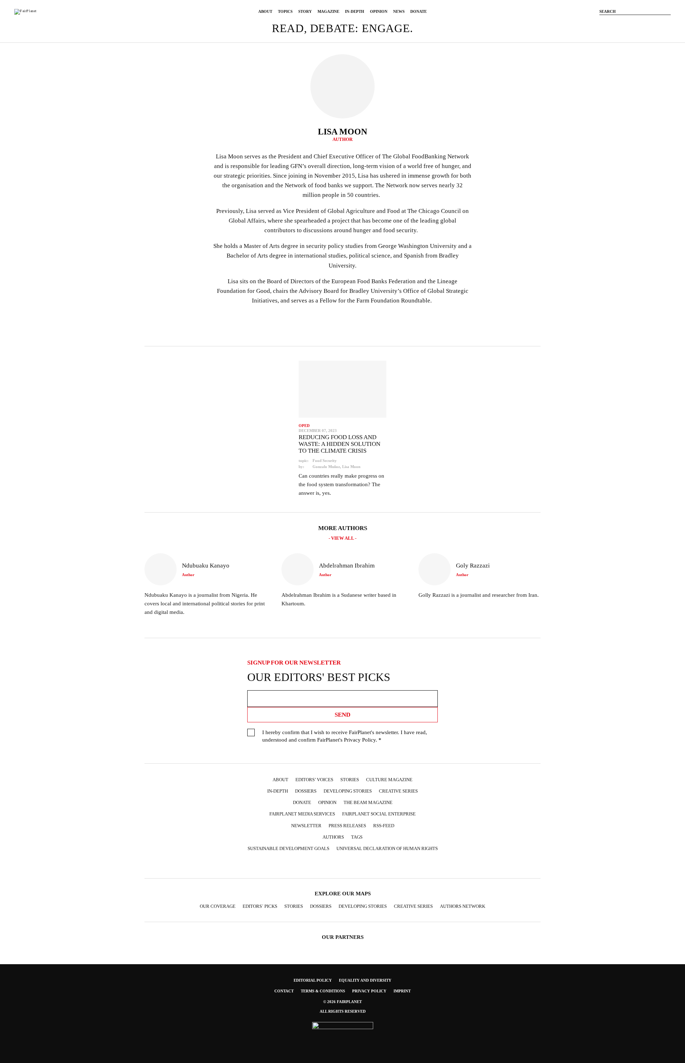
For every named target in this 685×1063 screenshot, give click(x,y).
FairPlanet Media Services (302, 814)
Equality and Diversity (365, 980)
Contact (284, 991)
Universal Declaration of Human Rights (387, 848)
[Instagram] (624, 22)
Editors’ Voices (314, 779)
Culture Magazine (389, 779)
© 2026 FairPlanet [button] (342, 1002)
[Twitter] (635, 22)
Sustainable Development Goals (288, 848)
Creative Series (398, 791)
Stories (349, 779)
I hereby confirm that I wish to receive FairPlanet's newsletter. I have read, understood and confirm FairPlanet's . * (344, 736)
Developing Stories (348, 791)
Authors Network (462, 906)
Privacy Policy (360, 740)
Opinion (378, 11)
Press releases (347, 825)
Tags (356, 837)
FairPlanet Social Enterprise (379, 814)
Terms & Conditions (323, 991)
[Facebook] (613, 22)
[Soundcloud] (656, 22)
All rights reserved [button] (343, 1011)
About (265, 11)
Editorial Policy (313, 980)
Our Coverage (217, 906)
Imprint (402, 991)
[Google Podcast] (391, 865)
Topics (285, 11)
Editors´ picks (260, 906)
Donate (418, 11)
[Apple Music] (377, 865)
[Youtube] (645, 22)
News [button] (399, 11)
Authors (333, 837)
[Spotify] (363, 865)
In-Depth (354, 11)
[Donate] (603, 22)
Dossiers (305, 791)
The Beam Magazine (368, 802)
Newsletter (306, 825)
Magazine (328, 11)
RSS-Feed (383, 825)
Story (305, 11)
